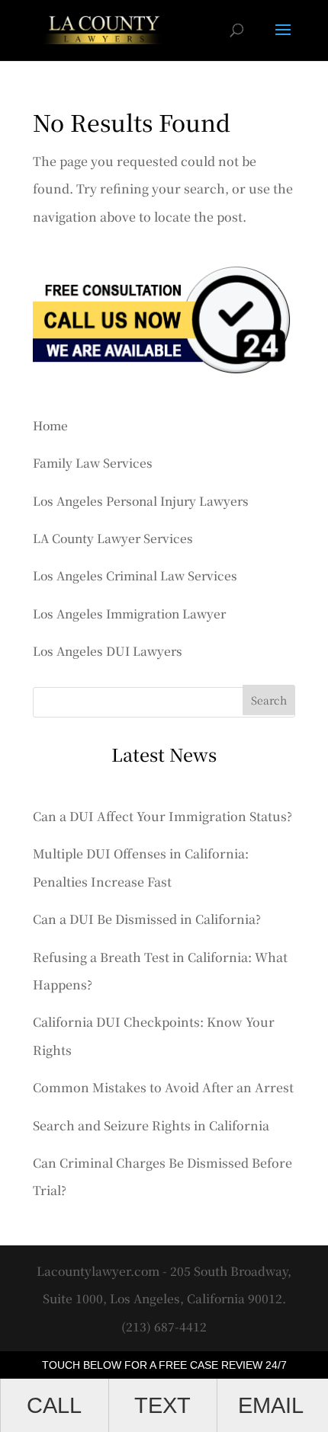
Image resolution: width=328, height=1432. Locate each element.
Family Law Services (93, 462)
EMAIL (271, 1405)
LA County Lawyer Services (113, 537)
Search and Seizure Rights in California (151, 1125)
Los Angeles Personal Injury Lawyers (141, 500)
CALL (54, 1405)
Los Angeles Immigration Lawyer (129, 613)
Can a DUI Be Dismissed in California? (147, 919)
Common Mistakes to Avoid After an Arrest (163, 1087)
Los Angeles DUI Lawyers (107, 650)
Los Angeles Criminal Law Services (135, 575)
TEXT (162, 1405)
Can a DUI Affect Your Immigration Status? (162, 816)
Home (50, 425)
